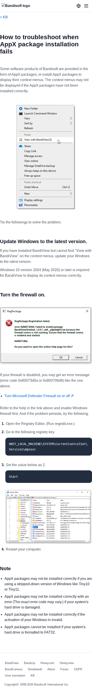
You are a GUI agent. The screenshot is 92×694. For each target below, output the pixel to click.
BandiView (12, 663)
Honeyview (67, 663)
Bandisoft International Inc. (51, 684)
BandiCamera (13, 669)
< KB (4, 17)
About (51, 669)
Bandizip (29, 663)
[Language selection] (78, 5)
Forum (64, 669)
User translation (15, 675)
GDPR (78, 669)
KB (33, 675)
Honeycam (47, 663)
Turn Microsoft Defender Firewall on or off (37, 396)
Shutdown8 (35, 669)
